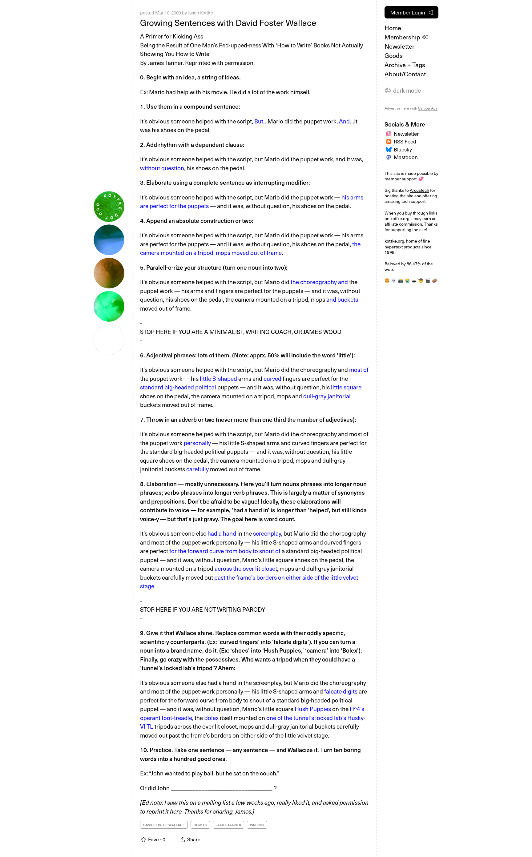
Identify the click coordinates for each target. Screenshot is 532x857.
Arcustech (419, 190)
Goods (394, 55)
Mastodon (406, 157)
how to (200, 825)
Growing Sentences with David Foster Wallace (228, 22)
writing (257, 825)
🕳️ (414, 280)
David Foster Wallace (164, 825)
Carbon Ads (427, 108)
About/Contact (405, 73)
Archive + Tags (405, 64)
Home (393, 27)
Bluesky (403, 149)
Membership (403, 37)
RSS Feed (405, 141)
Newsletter (399, 46)
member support (401, 178)
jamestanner (228, 825)
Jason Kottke (200, 12)
